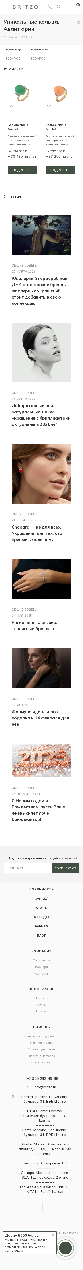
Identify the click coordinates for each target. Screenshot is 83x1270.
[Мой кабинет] (67, 7)
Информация (41, 989)
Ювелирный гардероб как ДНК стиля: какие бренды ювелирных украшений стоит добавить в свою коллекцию (39, 291)
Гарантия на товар (41, 1056)
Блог (41, 935)
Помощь (41, 1027)
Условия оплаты (42, 1042)
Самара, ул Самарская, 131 (44, 1163)
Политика (42, 1011)
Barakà (42, 899)
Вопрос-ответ (41, 1062)
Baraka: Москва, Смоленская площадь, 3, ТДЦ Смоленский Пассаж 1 (45, 1149)
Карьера (41, 967)
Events (41, 926)
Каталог (41, 908)
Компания (41, 951)
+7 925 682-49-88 (42, 1078)
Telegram (36, 1206)
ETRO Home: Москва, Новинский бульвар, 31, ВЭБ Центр (45, 1116)
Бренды (41, 917)
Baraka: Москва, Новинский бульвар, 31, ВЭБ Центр (44, 1099)
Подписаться (66, 868)
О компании (41, 960)
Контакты (42, 973)
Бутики (41, 1005)
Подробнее (23, 170)
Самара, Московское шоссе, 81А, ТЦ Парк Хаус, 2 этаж (45, 1174)
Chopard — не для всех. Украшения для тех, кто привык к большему (37, 533)
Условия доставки (41, 1049)
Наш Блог (42, 998)
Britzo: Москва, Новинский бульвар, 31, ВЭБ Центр (44, 1132)
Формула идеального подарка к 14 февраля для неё (40, 718)
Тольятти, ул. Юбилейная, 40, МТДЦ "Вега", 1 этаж (44, 1189)
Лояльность (41, 889)
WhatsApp (47, 1206)
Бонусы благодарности (41, 1036)
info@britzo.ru (44, 1087)
